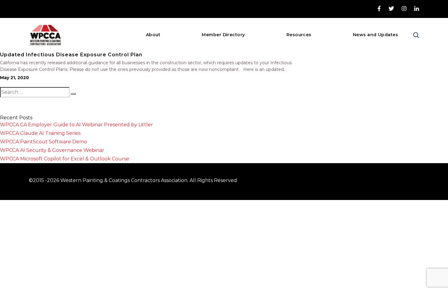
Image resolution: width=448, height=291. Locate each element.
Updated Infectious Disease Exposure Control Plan (71, 55)
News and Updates (375, 34)
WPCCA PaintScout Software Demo (43, 142)
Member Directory (223, 34)
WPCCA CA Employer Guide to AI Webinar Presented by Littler (76, 125)
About (153, 34)
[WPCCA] (45, 34)
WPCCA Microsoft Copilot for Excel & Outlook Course (64, 159)
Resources (298, 34)
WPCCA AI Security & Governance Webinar (52, 150)
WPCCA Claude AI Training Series (40, 133)
